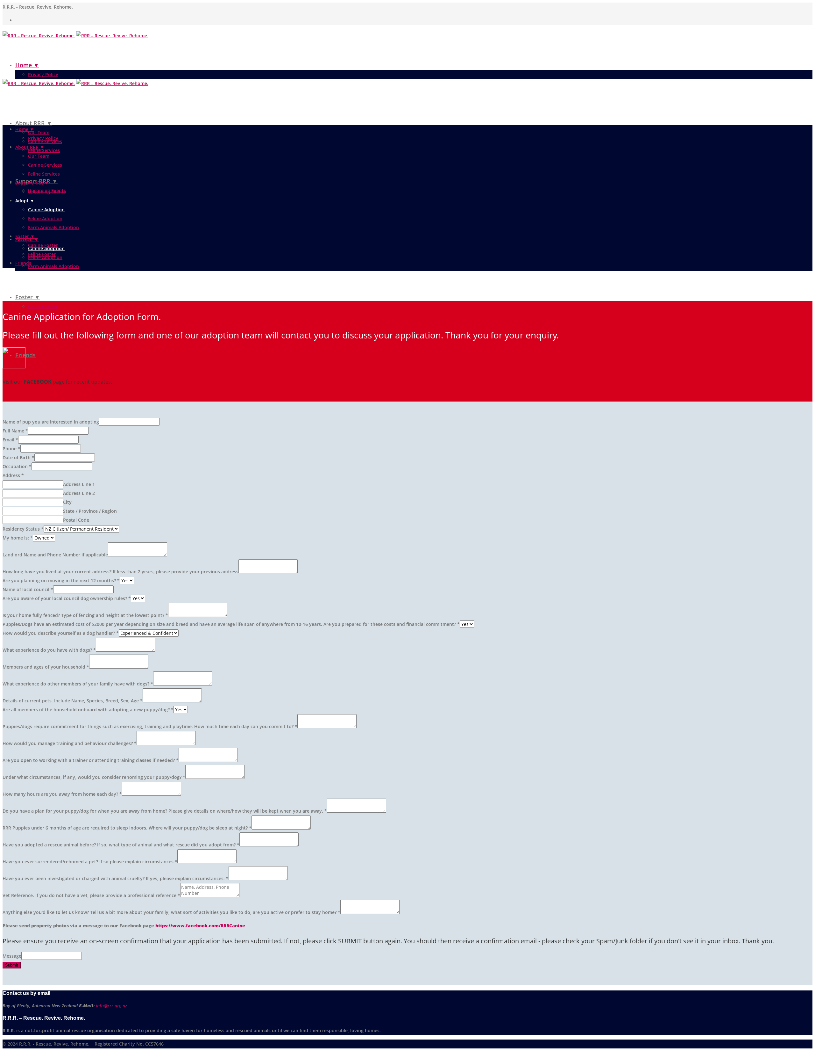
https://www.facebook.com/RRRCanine (200, 926)
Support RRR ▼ (32, 183)
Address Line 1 (79, 484)
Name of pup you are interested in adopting (51, 422)
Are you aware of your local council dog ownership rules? (67, 598)
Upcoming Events (47, 192)
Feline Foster (42, 254)
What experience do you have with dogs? (49, 650)
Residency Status (23, 529)
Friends (25, 355)
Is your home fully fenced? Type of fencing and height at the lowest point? (85, 615)
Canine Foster (43, 306)
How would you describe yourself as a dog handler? (61, 633)
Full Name (15, 431)
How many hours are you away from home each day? (62, 794)
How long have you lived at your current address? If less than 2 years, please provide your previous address (120, 572)
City (67, 502)
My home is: (18, 538)
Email (10, 440)
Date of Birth (18, 457)
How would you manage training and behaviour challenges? (70, 743)
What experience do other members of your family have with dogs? (78, 684)
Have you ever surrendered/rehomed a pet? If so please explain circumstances (90, 862)
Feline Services (44, 150)
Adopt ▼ (24, 201)
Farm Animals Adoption (53, 266)
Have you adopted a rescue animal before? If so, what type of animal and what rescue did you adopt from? (121, 845)
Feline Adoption (45, 218)
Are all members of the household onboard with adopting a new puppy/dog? (88, 710)
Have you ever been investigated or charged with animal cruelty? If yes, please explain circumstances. (116, 878)
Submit (11, 965)
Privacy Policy (43, 74)
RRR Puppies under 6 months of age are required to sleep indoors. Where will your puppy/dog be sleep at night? (127, 828)
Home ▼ (27, 65)
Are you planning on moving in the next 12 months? (61, 580)
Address (13, 475)
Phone (11, 449)
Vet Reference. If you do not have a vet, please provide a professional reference (91, 895)
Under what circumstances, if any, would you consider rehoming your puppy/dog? (94, 777)
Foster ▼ (27, 297)
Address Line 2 (79, 493)
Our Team (38, 132)
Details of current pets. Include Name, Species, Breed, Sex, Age (73, 701)
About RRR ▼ (33, 123)
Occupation (17, 466)
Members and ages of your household (46, 667)
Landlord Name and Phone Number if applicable (55, 555)
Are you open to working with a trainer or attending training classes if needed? (91, 760)
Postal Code (76, 520)
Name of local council (28, 589)
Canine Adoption (46, 210)
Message (12, 956)
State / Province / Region (90, 511)
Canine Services (45, 165)
